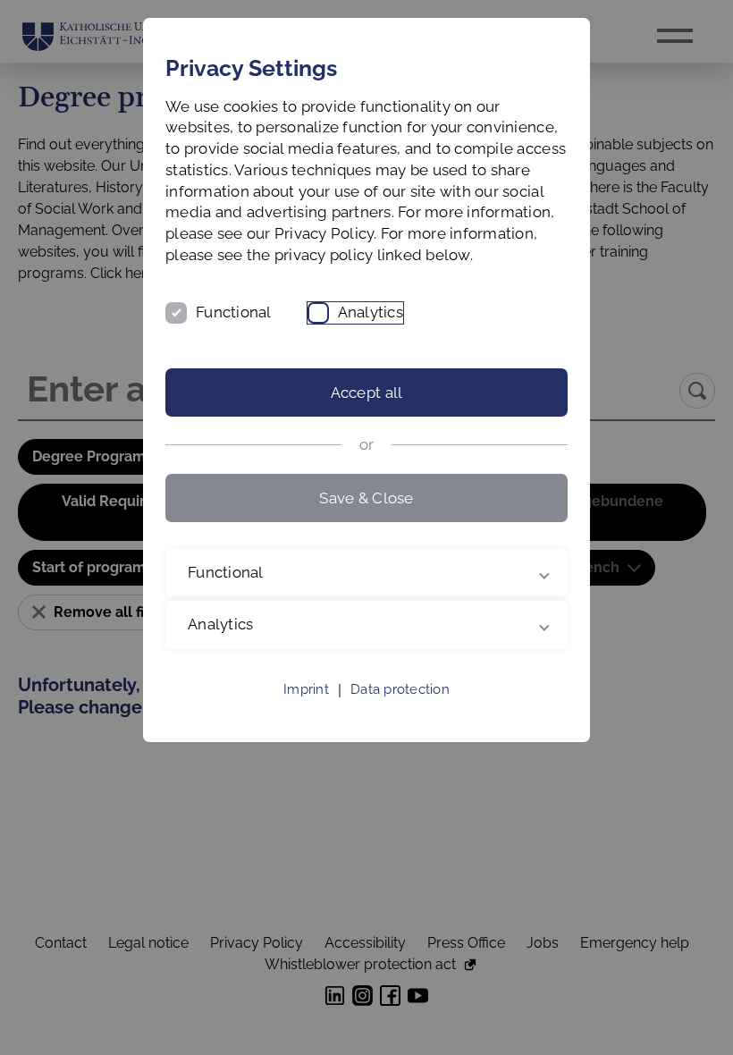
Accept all (367, 392)
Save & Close (366, 498)
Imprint (306, 711)
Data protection (400, 711)
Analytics (370, 312)
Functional (234, 312)
